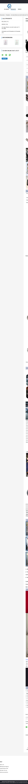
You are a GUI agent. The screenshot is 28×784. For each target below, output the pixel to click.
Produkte (13, 9)
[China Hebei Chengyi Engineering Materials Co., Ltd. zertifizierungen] (5, 42)
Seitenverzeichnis (4, 772)
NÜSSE (3, 24)
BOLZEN (4, 21)
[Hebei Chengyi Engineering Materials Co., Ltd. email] (3, 55)
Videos (19, 9)
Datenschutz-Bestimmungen (8, 781)
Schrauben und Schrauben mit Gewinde (11, 31)
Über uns (2, 764)
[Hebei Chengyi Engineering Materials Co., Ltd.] (14, 6)
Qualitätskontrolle (4, 768)
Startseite (2, 15)
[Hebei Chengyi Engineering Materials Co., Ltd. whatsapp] (7, 55)
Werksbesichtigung (4, 766)
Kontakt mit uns (3, 770)
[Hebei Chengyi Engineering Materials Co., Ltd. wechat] (10, 55)
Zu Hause (6, 9)
